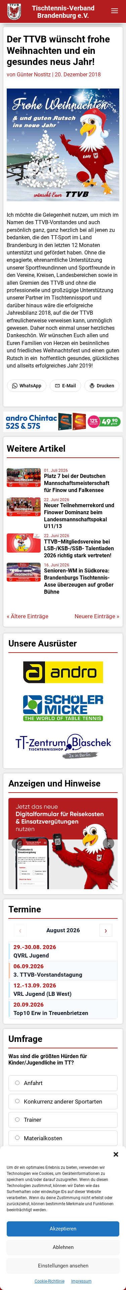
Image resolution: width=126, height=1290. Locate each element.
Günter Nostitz (34, 74)
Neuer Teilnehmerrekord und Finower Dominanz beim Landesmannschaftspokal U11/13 (79, 515)
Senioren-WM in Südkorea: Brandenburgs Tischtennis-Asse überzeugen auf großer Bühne (79, 581)
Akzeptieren (63, 1229)
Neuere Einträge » (97, 616)
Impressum (81, 1281)
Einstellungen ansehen (63, 1266)
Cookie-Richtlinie (50, 1281)
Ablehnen (63, 1247)
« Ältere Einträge (27, 616)
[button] (116, 1154)
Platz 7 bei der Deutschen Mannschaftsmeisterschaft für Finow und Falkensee (76, 483)
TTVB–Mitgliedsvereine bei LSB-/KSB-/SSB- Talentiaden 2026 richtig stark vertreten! (79, 548)
